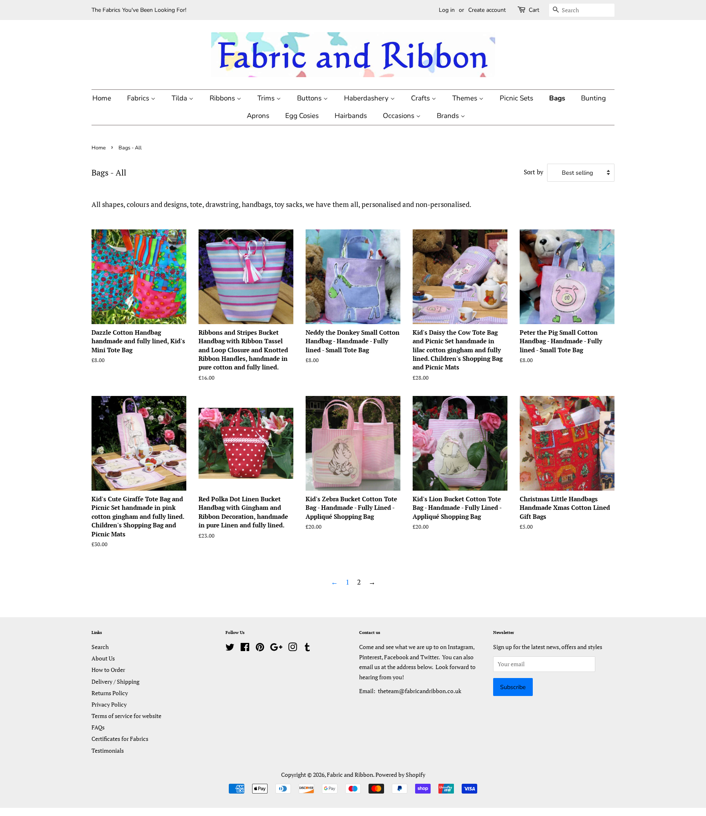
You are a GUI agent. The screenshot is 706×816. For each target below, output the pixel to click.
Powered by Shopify (400, 774)
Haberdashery (367, 98)
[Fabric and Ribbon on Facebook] (245, 648)
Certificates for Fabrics (120, 739)
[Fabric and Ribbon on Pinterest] (259, 648)
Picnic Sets (516, 98)
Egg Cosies (302, 115)
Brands (448, 115)
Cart (534, 10)
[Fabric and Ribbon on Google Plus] (276, 648)
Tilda (180, 98)
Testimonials (108, 750)
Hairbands (351, 115)
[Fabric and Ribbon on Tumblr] (307, 648)
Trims (266, 98)
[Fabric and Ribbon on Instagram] (292, 648)
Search (100, 647)
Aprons (258, 115)
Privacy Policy (109, 704)
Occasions (399, 115)
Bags (557, 98)
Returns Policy (110, 693)
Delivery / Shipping (115, 681)
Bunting (593, 98)
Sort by (533, 172)
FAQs (98, 727)
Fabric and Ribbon (350, 774)
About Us (103, 658)
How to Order (108, 670)
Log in (447, 10)
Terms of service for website (126, 716)
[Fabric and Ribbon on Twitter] (230, 648)
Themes (465, 98)
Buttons (310, 98)
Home (101, 98)
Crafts (421, 98)
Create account (487, 10)
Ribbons (223, 98)
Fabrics (139, 98)
